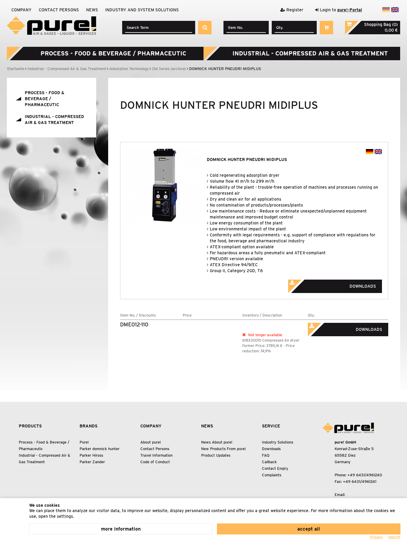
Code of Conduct (155, 462)
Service (271, 426)
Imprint (394, 537)
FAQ (265, 455)
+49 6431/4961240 (364, 475)
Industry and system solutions (142, 9)
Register (294, 9)
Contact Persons (59, 9)
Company (21, 9)
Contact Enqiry (275, 468)
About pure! (150, 442)
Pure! (84, 442)
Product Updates (215, 455)
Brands (88, 426)
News (92, 9)
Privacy (376, 537)
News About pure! (216, 442)
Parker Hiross (91, 455)
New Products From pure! (223, 449)
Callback (269, 462)
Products (30, 426)
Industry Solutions (277, 442)
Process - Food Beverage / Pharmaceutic (113, 53)
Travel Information (156, 455)
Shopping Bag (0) (381, 24)
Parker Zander (92, 462)
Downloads (271, 449)
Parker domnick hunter (99, 449)
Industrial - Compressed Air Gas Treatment (310, 53)
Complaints (271, 475)
